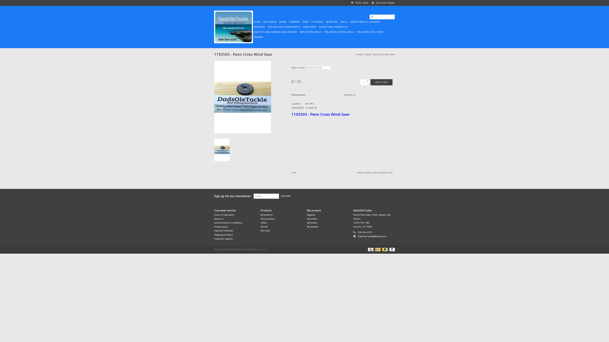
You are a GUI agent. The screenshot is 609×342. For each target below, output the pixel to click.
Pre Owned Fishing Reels (339, 31)
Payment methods (223, 230)
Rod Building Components (284, 26)
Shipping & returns (223, 234)
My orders (312, 218)
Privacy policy (221, 226)
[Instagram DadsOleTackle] (392, 196)
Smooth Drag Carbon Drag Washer (275, 31)
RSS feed (265, 230)
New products (268, 218)
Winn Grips (309, 26)
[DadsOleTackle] (233, 27)
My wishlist (312, 226)
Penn (305, 21)
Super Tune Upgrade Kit (333, 26)
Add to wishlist (363, 172)
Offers (264, 222)
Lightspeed (262, 249)
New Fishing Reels (310, 31)
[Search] (371, 17)
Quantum (331, 21)
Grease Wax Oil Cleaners (365, 21)
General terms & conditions (228, 222)
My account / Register (385, 2)
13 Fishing (317, 21)
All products (267, 214)
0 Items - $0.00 (362, 2)
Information (298, 94)
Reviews (349, 94)
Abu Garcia (269, 21)
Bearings (259, 26)
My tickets (312, 222)
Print (390, 172)
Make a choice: (298, 67)
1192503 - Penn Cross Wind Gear (379, 54)
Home (257, 21)
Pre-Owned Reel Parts (370, 31)
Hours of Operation (224, 214)
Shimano (294, 21)
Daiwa (282, 21)
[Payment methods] (370, 249)
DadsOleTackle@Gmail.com (372, 236)
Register (311, 214)
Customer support (223, 238)
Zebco (343, 21)
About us (218, 218)
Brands (258, 36)
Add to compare (379, 172)
